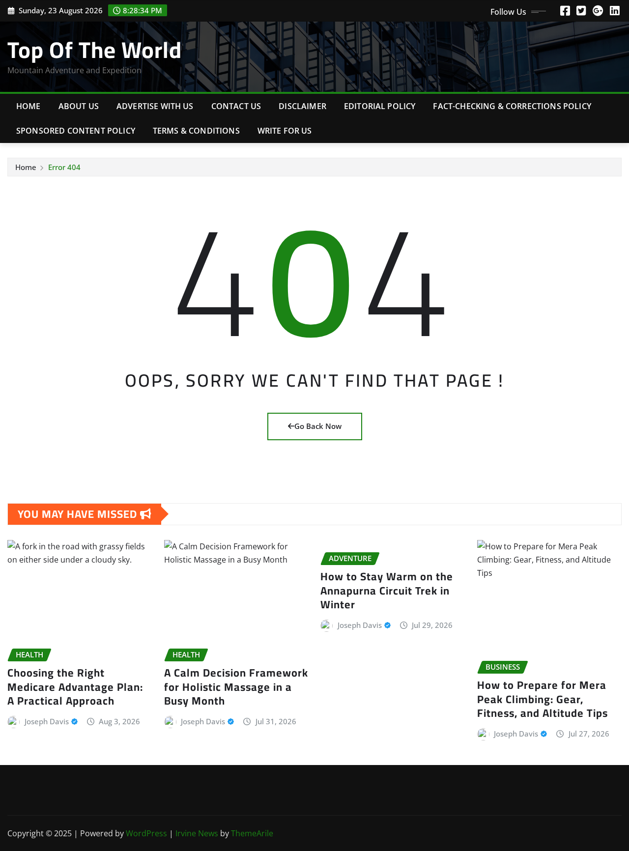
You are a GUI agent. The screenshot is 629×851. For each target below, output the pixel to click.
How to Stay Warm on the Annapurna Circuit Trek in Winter (386, 590)
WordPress (146, 833)
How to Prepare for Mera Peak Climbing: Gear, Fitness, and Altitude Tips (542, 699)
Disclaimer (302, 106)
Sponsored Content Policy (75, 130)
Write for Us (284, 130)
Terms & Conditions (196, 130)
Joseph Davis (47, 721)
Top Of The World (94, 49)
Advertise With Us (155, 106)
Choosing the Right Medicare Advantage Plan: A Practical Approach (75, 686)
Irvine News (196, 833)
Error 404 (64, 167)
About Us (78, 106)
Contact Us (236, 106)
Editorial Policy (380, 106)
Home (28, 106)
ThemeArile (252, 833)
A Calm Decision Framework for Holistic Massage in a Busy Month (236, 686)
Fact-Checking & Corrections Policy (512, 106)
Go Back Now (318, 426)
